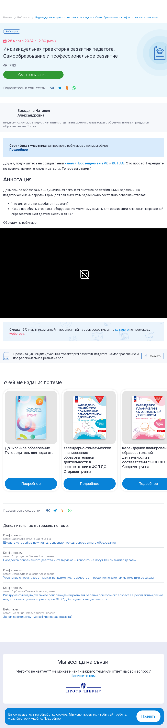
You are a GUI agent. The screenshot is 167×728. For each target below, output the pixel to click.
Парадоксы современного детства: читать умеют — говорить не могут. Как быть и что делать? (69, 560)
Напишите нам (83, 675)
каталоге (122, 329)
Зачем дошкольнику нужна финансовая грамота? (38, 617)
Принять (148, 716)
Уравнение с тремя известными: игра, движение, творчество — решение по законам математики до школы (78, 577)
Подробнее (18, 150)
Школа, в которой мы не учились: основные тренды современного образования (59, 542)
